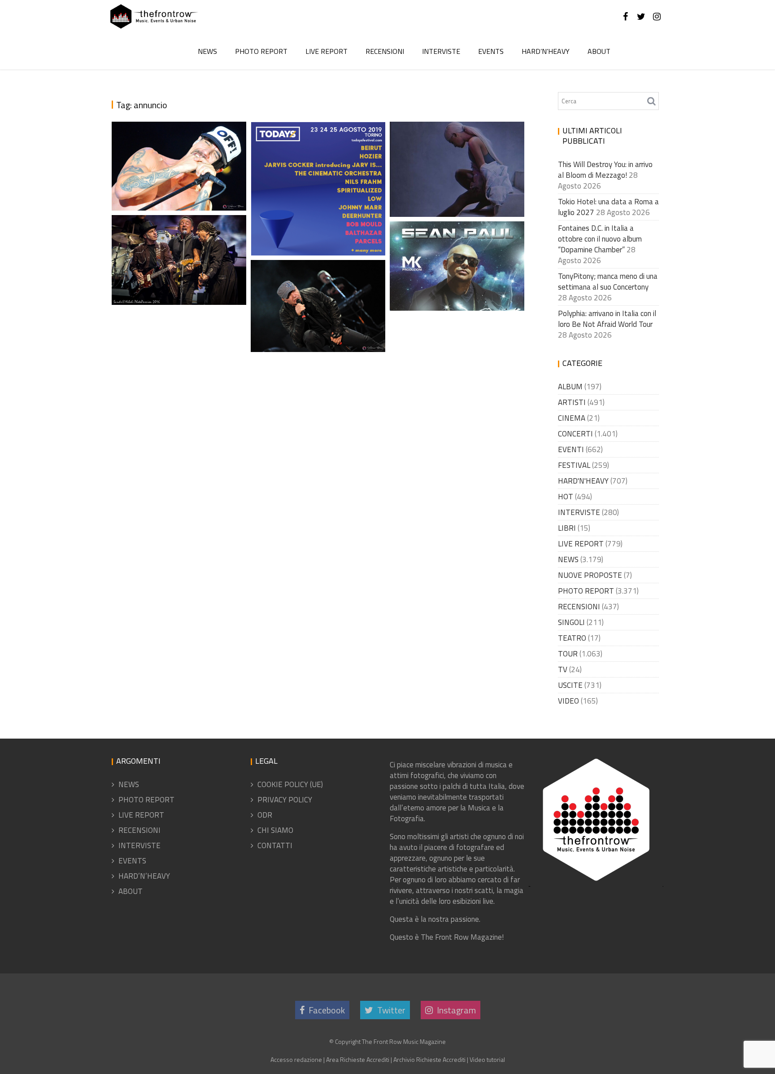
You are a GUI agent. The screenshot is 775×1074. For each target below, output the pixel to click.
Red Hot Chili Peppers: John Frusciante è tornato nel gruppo (176, 172)
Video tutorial (487, 1059)
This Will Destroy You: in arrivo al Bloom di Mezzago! (605, 169)
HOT (565, 496)
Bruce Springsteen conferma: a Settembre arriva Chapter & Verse (171, 244)
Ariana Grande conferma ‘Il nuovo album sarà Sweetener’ (458, 179)
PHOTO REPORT (261, 51)
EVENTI (571, 449)
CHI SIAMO (275, 830)
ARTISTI (572, 402)
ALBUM (570, 386)
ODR (264, 815)
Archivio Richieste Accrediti (429, 1059)
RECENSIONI (385, 51)
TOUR (568, 654)
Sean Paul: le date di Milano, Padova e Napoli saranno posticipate (458, 262)
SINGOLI (571, 622)
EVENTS (491, 51)
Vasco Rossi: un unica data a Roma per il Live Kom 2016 (314, 325)
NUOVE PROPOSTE (590, 575)
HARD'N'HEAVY (583, 481)
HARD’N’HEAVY (546, 51)
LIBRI (567, 528)
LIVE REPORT (326, 51)
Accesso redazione (296, 1059)
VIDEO (568, 701)
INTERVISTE (441, 51)
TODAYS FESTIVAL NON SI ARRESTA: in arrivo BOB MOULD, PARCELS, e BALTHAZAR (319, 195)
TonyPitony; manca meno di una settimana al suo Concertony (607, 281)
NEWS (207, 51)
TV (562, 669)
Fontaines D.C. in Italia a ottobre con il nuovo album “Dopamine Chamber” (600, 238)
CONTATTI (274, 845)
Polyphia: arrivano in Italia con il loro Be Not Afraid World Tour (607, 319)
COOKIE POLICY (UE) (290, 784)
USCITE (570, 685)
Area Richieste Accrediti (357, 1059)
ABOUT (599, 51)
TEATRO (572, 638)
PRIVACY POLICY (284, 800)
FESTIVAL (574, 465)
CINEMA (571, 418)
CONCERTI (575, 434)
